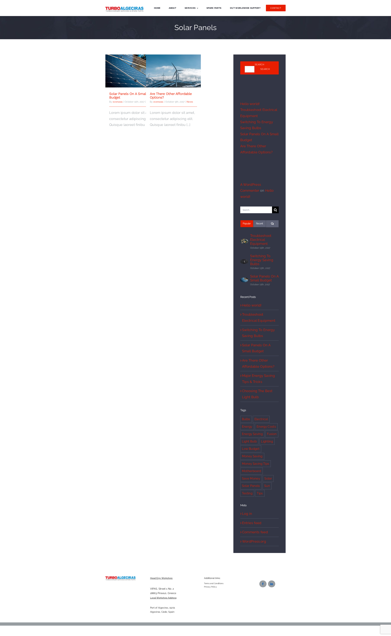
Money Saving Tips (255, 464)
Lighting (267, 441)
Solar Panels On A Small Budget (133, 69)
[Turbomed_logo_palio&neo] (120, 578)
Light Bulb (249, 441)
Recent (259, 223)
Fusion (272, 434)
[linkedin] (271, 583)
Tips (260, 493)
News (190, 101)
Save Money (251, 478)
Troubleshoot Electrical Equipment (260, 240)
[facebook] (263, 583)
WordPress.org (254, 541)
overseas (118, 101)
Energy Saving (252, 434)
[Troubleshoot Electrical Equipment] (244, 242)
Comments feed (255, 532)
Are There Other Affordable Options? (173, 69)
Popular (247, 223)
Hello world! (250, 104)
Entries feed (251, 523)
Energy (247, 426)
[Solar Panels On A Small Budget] (244, 280)
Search (259, 64)
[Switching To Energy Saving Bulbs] (244, 262)
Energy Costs (266, 426)
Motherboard (251, 471)
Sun (267, 486)
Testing (247, 493)
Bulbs (246, 419)
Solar (268, 478)
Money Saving (252, 456)
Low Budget (250, 449)
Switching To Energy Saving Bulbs (261, 260)
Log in (247, 514)
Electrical (261, 419)
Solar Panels (251, 486)
